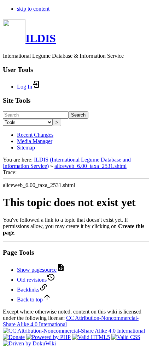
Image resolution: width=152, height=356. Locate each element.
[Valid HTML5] (91, 337)
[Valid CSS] (125, 337)
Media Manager (34, 141)
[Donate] (14, 337)
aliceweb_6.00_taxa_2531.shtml (90, 166)
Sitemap (26, 148)
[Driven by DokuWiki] (29, 343)
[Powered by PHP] (48, 337)
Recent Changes (35, 135)
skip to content (33, 9)
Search (78, 115)
